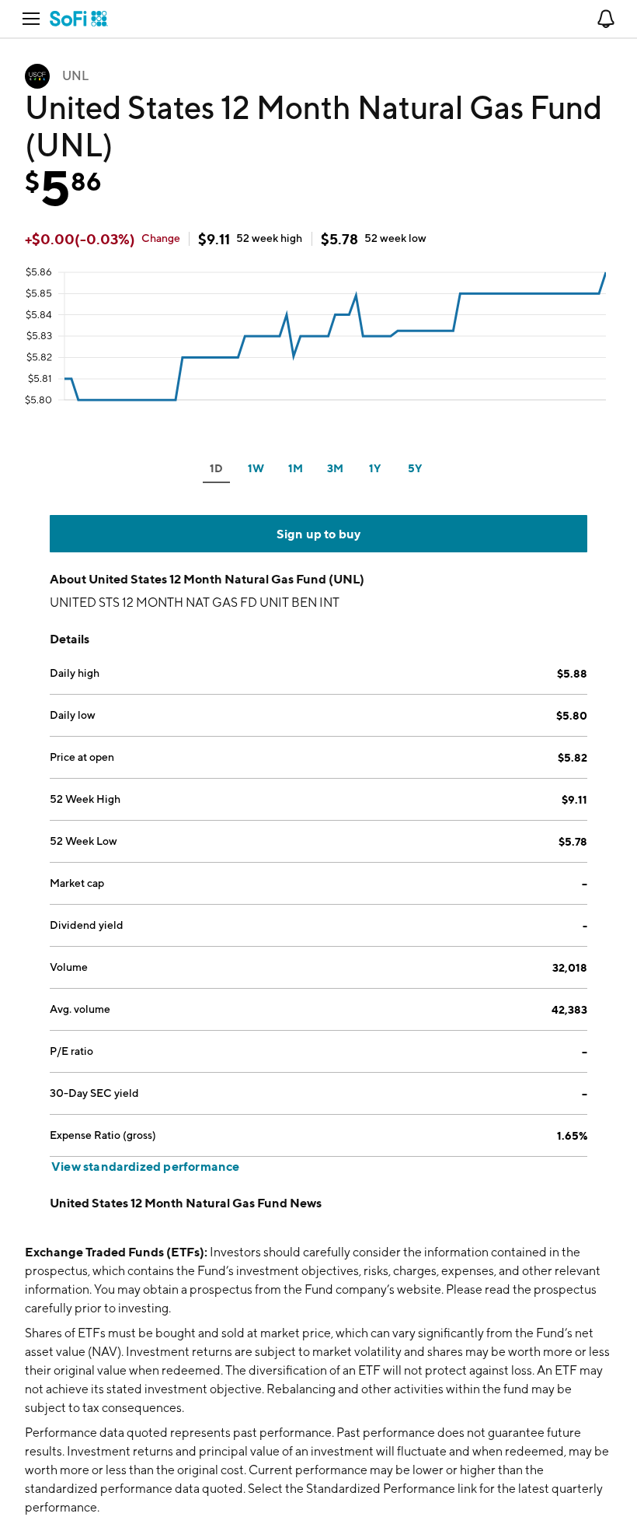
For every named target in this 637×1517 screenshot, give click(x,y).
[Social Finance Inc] (79, 19)
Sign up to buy (319, 533)
